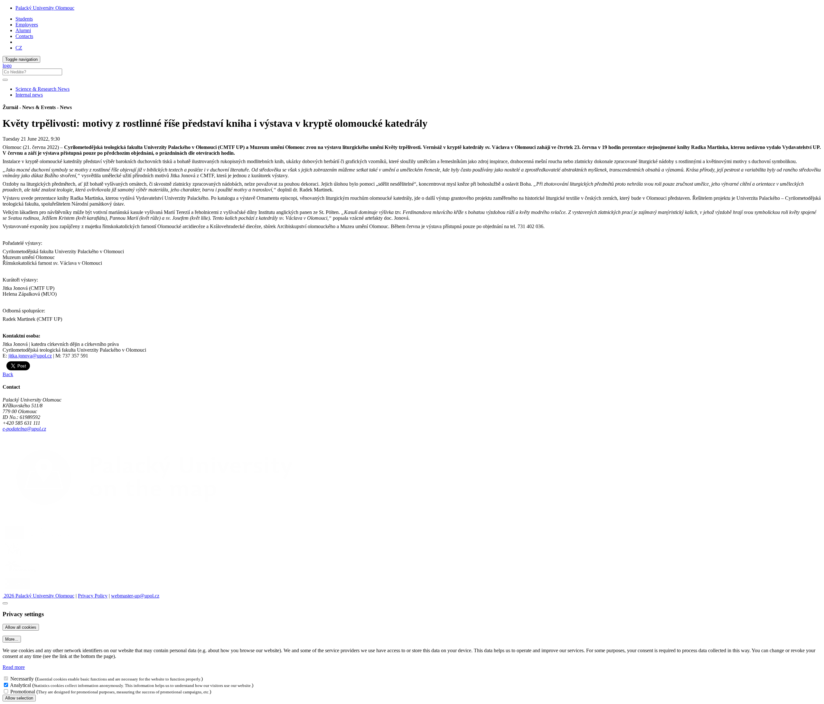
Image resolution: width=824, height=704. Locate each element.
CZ (18, 48)
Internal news (29, 94)
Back (8, 374)
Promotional (22, 691)
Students (24, 19)
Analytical (20, 685)
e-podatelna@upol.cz (24, 428)
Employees (26, 24)
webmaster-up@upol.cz (135, 595)
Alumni (23, 30)
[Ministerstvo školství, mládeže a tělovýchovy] (14, 556)
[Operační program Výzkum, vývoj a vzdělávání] (40, 538)
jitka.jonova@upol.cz (30, 355)
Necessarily (22, 678)
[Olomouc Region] (25, 573)
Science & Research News (42, 89)
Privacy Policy (93, 595)
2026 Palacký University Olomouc (38, 595)
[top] (5, 603)
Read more (14, 667)
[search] (5, 80)
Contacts (24, 36)
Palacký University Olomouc (44, 8)
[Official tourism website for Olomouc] (17, 590)
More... (11, 639)
